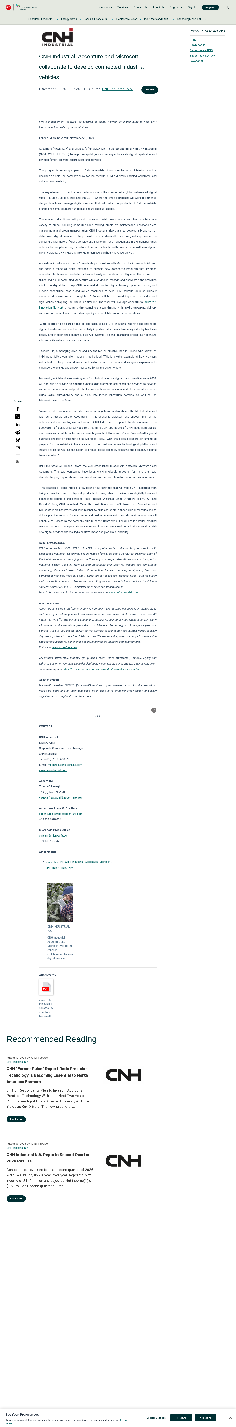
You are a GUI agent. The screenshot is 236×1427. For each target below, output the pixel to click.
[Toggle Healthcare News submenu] (140, 19)
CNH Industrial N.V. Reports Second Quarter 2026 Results (48, 1158)
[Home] (21, 7)
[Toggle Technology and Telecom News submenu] (206, 19)
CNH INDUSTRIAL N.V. (59, 868)
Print (193, 39)
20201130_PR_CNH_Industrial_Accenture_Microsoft (79, 861)
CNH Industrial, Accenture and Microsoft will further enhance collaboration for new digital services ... (60, 948)
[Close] (230, 1417)
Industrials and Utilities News (157, 19)
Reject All (181, 1417)
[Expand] (153, 710)
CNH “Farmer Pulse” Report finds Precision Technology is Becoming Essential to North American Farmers (47, 1075)
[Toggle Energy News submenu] (80, 19)
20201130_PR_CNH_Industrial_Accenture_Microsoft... (46, 1008)
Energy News (69, 19)
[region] (118, 1418)
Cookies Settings (156, 1417)
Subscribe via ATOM (202, 55)
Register (210, 7)
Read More (16, 1119)
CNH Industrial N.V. (117, 89)
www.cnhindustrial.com (123, 592)
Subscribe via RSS (201, 50)
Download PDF (199, 45)
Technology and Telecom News (190, 19)
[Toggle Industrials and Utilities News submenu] (173, 19)
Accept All (205, 1417)
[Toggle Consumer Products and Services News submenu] (57, 19)
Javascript (196, 61)
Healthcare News (126, 19)
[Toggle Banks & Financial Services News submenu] (113, 19)
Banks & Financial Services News (97, 19)
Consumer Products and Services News (41, 19)
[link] (105, 7)
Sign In (192, 7)
